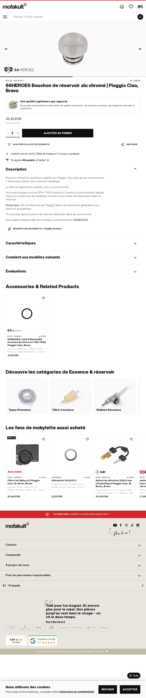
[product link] (27, 326)
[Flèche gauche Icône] (6, 49)
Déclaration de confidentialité (77, 692)
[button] (73, 169)
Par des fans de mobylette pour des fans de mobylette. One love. (70, 651)
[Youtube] (115, 525)
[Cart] (140, 6)
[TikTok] (132, 525)
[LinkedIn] (137, 525)
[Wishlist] (131, 6)
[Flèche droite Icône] (139, 49)
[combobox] (13, 133)
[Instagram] (126, 525)
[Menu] (26, 638)
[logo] (15, 6)
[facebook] (120, 525)
